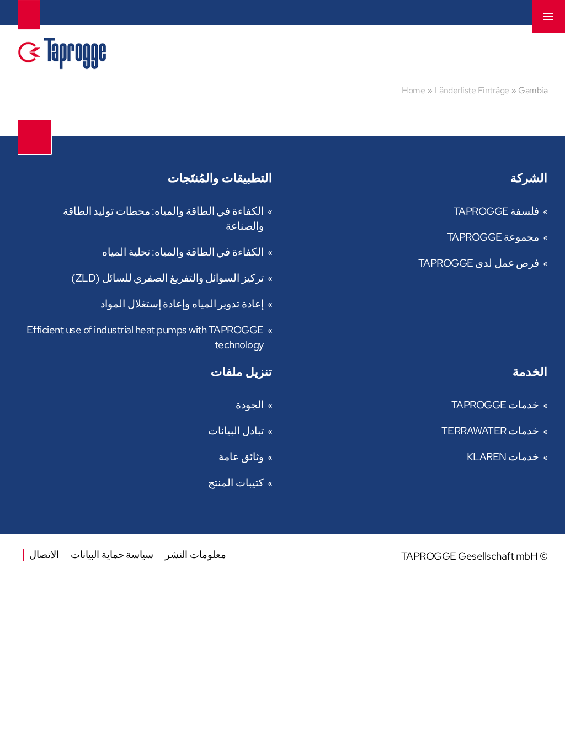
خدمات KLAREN (503, 457)
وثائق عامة (241, 457)
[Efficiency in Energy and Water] (62, 65)
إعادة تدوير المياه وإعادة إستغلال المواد (182, 304)
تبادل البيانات (236, 431)
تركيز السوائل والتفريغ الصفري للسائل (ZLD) (167, 278)
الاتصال (44, 554)
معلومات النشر (195, 554)
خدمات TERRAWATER (490, 431)
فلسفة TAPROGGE (497, 211)
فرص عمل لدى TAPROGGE (479, 263)
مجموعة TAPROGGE (493, 237)
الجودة (250, 405)
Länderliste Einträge (471, 90)
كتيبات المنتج (236, 483)
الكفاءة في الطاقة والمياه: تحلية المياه (183, 252)
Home (413, 90)
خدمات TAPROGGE (495, 405)
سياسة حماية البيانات (112, 554)
